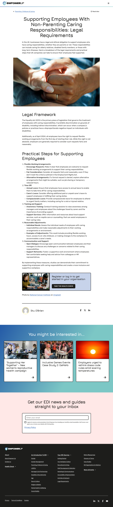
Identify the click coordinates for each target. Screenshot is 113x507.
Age (32, 478)
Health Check (9, 466)
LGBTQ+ (33, 468)
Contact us (8, 461)
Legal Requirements (63, 481)
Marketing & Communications (66, 471)
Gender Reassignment (37, 461)
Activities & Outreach (63, 478)
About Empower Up (10, 458)
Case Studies (87, 461)
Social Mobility (35, 491)
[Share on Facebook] (80, 310)
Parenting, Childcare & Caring (25, 11)
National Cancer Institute (40, 295)
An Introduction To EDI (39, 455)
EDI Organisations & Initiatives (92, 465)
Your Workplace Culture (64, 461)
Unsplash (57, 295)
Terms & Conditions (16, 500)
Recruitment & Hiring (63, 465)
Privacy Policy (30, 427)
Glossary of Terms (89, 458)
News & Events (89, 470)
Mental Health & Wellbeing (38, 488)
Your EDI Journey (63, 455)
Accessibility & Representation (66, 475)
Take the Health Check (63, 286)
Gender (33, 458)
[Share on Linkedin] (89, 310)
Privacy (7, 500)
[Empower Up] (13, 3)
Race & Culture (35, 481)
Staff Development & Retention (66, 468)
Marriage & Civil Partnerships (39, 471)
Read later (96, 11)
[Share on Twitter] (85, 310)
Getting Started (62, 458)
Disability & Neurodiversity (38, 475)
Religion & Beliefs (36, 484)
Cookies (26, 500)
